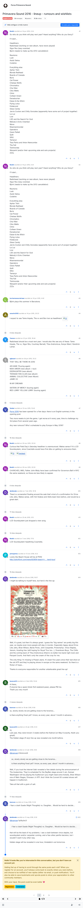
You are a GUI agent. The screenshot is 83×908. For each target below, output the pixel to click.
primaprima (14, 554)
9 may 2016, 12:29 (30, 802)
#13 (79, 554)
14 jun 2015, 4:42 (38, 298)
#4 (79, 313)
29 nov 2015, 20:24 (28, 443)
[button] (3, 905)
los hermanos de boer (17, 298)
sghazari (13, 358)
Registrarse (9, 887)
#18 (79, 750)
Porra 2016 (14, 411)
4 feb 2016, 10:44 (31, 681)
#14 (79, 577)
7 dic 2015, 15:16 (30, 491)
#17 (79, 727)
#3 (79, 298)
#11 (79, 517)
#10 (79, 491)
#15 (79, 681)
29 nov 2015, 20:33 (28, 467)
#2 (79, 165)
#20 (79, 817)
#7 (79, 408)
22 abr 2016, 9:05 (31, 750)
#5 (79, 338)
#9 (79, 467)
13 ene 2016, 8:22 (32, 554)
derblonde (13, 491)
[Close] (77, 860)
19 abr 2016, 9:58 (29, 707)
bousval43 (13, 681)
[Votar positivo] (67, 158)
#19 (79, 802)
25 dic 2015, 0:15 (28, 517)
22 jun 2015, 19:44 (29, 338)
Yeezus (12, 338)
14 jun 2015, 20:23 (33, 313)
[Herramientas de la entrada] (79, 158)
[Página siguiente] (49, 895)
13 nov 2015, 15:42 (29, 408)
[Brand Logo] (6, 5)
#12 (79, 538)
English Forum (7, 18)
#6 (79, 358)
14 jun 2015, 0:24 (28, 31)
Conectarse (20, 887)
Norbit (12, 31)
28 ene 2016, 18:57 (31, 577)
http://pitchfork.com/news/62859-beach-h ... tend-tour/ (32, 559)
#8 (79, 443)
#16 (79, 707)
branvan (12, 707)
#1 (79, 31)
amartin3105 (14, 313)
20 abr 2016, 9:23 (31, 727)
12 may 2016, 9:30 (31, 817)
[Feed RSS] (45, 18)
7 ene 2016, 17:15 (28, 538)
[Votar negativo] (74, 158)
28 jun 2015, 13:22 (30, 358)
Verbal (12, 408)
